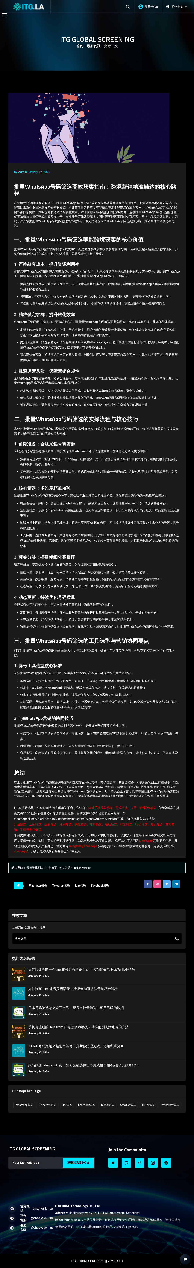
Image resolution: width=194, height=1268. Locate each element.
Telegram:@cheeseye (83, 846)
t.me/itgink (146, 840)
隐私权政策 (113, 1227)
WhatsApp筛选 (38, 885)
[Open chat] (185, 1259)
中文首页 (51, 867)
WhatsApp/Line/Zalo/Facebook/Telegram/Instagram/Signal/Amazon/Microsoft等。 (70, 819)
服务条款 (132, 1227)
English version (82, 867)
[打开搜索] (128, 6)
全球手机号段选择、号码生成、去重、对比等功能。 (123, 808)
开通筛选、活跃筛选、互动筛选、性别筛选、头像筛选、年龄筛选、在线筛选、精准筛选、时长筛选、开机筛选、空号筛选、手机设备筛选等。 (94, 827)
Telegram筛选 (61, 885)
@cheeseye (39, 1218)
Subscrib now (78, 1162)
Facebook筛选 (100, 885)
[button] (176, 6)
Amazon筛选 (128, 1104)
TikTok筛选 (148, 1104)
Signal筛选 (107, 1104)
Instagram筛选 (170, 1104)
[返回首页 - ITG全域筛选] (29, 7)
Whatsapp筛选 (24, 1104)
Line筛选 (80, 885)
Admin (22, 172)
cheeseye (20, 851)
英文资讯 (64, 867)
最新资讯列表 (35, 867)
